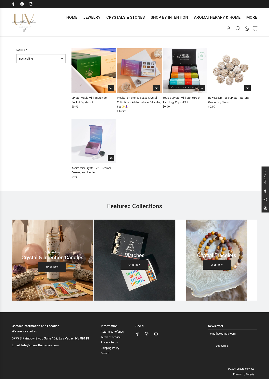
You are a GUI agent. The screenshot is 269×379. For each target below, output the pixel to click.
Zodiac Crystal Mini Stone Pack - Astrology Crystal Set (182, 100)
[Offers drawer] (246, 28)
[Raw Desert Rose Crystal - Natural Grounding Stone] (230, 70)
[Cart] (255, 28)
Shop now (52, 267)
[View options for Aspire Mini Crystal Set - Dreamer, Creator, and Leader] (111, 158)
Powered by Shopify (243, 374)
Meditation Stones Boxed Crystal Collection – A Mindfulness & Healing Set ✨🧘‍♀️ (139, 102)
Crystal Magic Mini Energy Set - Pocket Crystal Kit (90, 100)
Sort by (21, 49)
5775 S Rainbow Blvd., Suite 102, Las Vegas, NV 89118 (50, 338)
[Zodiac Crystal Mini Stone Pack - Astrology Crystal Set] (185, 70)
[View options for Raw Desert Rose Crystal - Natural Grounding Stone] (247, 88)
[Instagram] (22, 4)
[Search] (238, 28)
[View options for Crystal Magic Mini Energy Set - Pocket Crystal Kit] (111, 88)
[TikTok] (30, 4)
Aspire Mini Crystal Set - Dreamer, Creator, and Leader (91, 170)
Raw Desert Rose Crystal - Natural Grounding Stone (228, 100)
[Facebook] (13, 4)
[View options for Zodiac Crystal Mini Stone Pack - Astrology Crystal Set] (202, 88)
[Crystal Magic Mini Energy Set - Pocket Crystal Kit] (93, 70)
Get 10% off (265, 176)
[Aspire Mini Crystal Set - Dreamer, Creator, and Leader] (93, 141)
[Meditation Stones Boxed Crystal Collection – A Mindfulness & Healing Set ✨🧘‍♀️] (139, 70)
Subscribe (222, 345)
